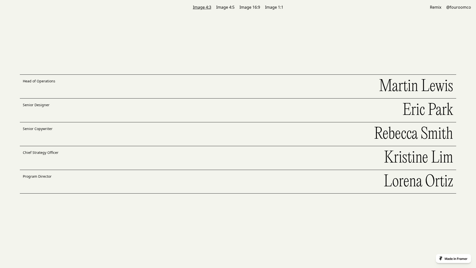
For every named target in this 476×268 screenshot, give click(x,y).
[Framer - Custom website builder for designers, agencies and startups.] (453, 258)
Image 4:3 (202, 7)
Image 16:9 (249, 7)
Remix (435, 7)
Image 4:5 (225, 7)
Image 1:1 (274, 7)
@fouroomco (458, 7)
